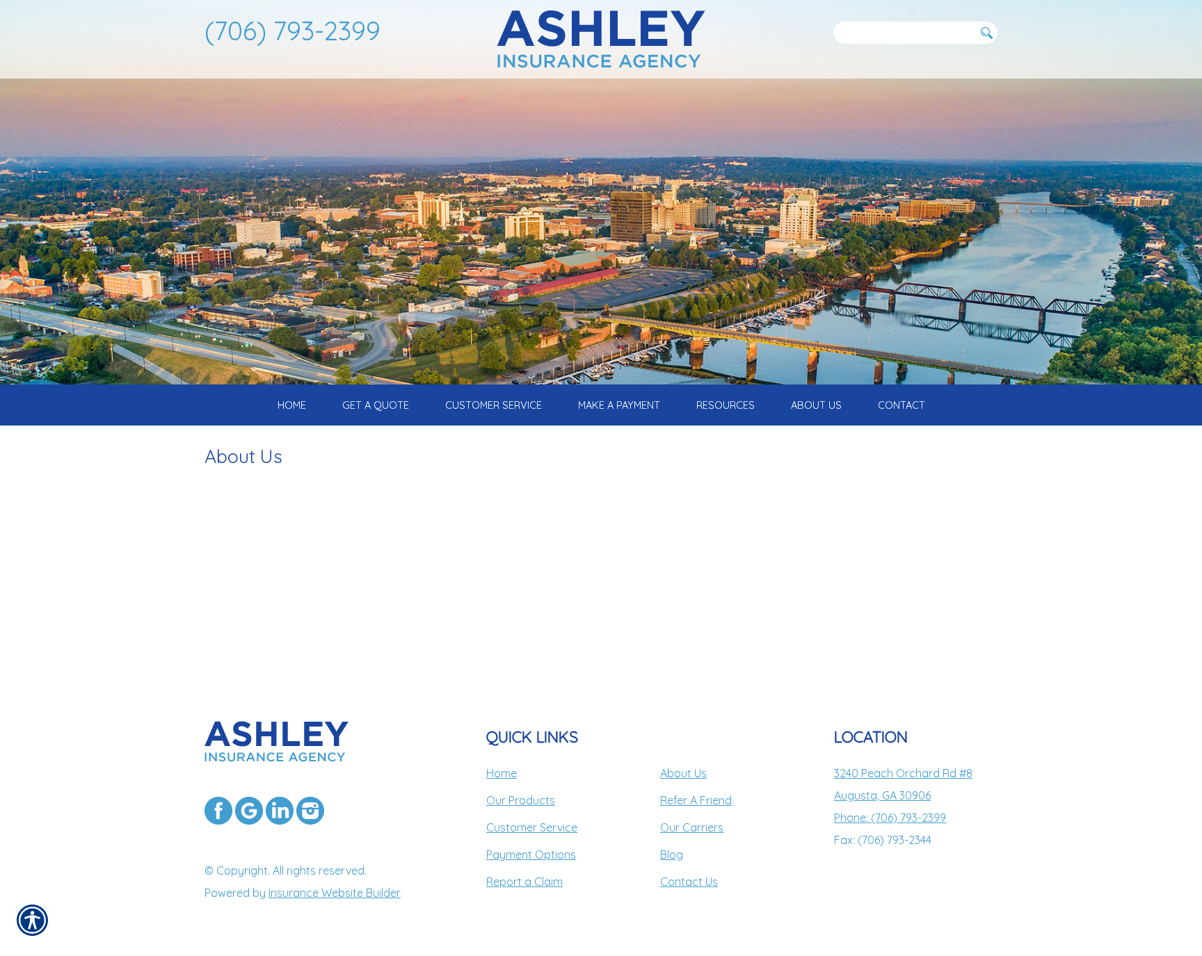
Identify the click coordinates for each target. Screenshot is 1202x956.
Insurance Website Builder (335, 893)
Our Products (520, 800)
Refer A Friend (696, 800)
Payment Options (531, 854)
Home (501, 773)
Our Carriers (691, 827)
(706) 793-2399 (292, 31)
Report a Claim (524, 882)
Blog (671, 854)
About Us (683, 773)
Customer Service (531, 827)
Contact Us (689, 882)
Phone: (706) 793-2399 (890, 818)
